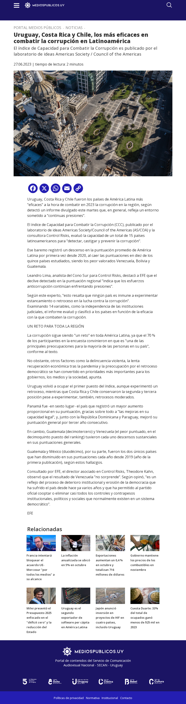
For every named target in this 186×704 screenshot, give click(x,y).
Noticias (74, 27)
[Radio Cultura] (156, 681)
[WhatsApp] (55, 190)
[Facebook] (33, 190)
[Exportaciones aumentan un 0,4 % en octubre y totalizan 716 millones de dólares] (110, 543)
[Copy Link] (78, 190)
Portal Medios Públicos (37, 27)
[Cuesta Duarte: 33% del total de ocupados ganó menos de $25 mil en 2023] (145, 595)
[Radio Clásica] (105, 681)
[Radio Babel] (131, 681)
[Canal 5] (29, 681)
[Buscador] (169, 5)
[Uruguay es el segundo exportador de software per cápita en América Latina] (76, 595)
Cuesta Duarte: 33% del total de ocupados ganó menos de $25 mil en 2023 (144, 617)
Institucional (110, 698)
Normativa (93, 698)
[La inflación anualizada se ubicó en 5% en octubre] (76, 543)
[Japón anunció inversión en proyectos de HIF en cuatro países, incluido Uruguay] (110, 595)
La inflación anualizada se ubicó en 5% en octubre (75, 560)
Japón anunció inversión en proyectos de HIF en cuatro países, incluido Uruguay (110, 617)
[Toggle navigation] (16, 5)
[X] (44, 190)
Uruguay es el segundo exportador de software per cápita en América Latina (75, 617)
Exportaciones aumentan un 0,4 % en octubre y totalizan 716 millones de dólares (110, 564)
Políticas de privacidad (69, 698)
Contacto (126, 698)
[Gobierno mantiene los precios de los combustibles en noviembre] (145, 543)
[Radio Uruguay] (80, 681)
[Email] (67, 190)
